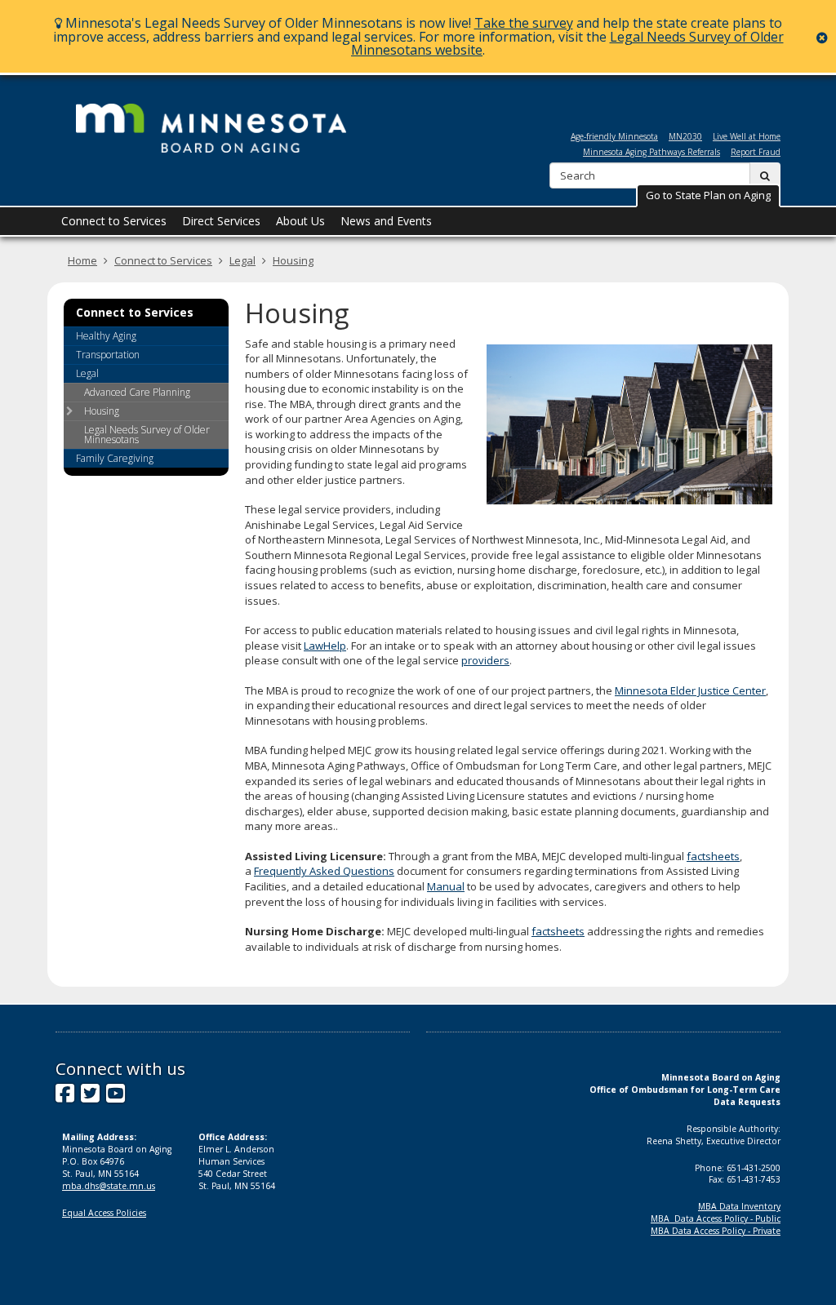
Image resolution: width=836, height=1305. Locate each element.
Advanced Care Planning (137, 392)
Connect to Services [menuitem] (114, 221)
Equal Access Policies (104, 1212)
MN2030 (685, 136)
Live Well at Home (746, 136)
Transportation (108, 355)
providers (485, 660)
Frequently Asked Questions (324, 870)
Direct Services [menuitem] (221, 221)
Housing (293, 260)
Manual (446, 886)
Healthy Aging (106, 336)
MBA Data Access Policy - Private (715, 1230)
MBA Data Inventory (739, 1206)
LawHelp (325, 645)
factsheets (713, 856)
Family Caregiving (114, 458)
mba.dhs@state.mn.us (108, 1186)
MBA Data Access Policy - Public (715, 1218)
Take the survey (523, 23)
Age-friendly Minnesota (614, 136)
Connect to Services (163, 260)
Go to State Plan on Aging (708, 195)
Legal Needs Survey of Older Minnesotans (147, 434)
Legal (242, 260)
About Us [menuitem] (300, 221)
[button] (708, 195)
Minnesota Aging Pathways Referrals (651, 152)
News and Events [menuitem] (386, 221)
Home (82, 260)
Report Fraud (755, 152)
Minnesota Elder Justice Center (690, 690)
